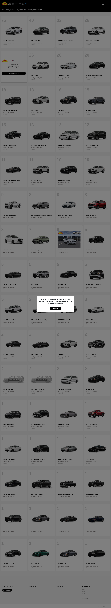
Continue (55, 308)
